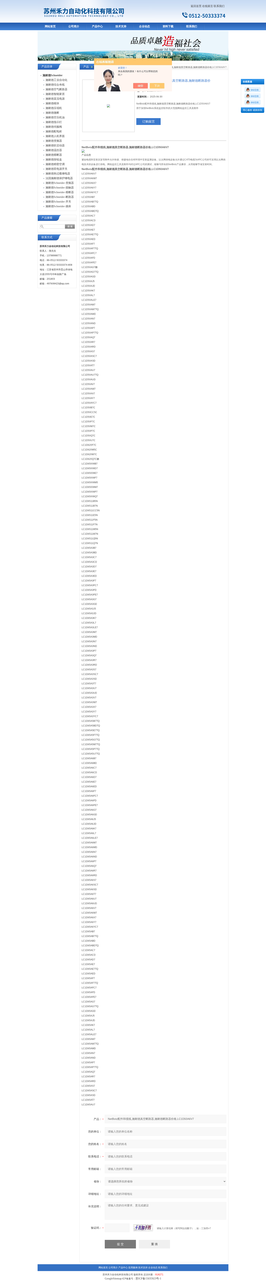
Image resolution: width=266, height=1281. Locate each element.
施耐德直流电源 (55, 98)
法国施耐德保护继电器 (59, 178)
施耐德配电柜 (54, 131)
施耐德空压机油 (55, 117)
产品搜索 (46, 217)
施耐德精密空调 (55, 164)
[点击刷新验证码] (143, 1227)
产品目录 (46, 66)
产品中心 (97, 26)
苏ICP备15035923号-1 (148, 1278)
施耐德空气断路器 (56, 89)
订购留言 (148, 121)
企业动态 (144, 26)
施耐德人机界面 (55, 136)
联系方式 (46, 237)
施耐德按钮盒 (54, 159)
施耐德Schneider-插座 (58, 206)
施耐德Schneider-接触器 (60, 187)
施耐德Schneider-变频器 (60, 182)
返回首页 (196, 6)
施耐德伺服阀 (54, 126)
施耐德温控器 (54, 150)
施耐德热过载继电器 (58, 173)
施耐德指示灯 (54, 122)
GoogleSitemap (113, 1278)
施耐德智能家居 (55, 94)
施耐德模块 (52, 103)
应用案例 (133, 1267)
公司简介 (73, 26)
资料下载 (168, 26)
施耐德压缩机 (54, 108)
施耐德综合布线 (55, 84)
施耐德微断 (52, 112)
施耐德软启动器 (55, 145)
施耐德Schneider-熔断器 (60, 192)
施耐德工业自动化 (56, 80)
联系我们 (219, 6)
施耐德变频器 (54, 140)
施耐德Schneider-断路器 (60, 197)
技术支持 (120, 26)
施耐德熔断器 (54, 154)
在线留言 (207, 6)
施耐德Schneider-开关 (58, 201)
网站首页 (50, 26)
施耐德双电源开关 (56, 168)
